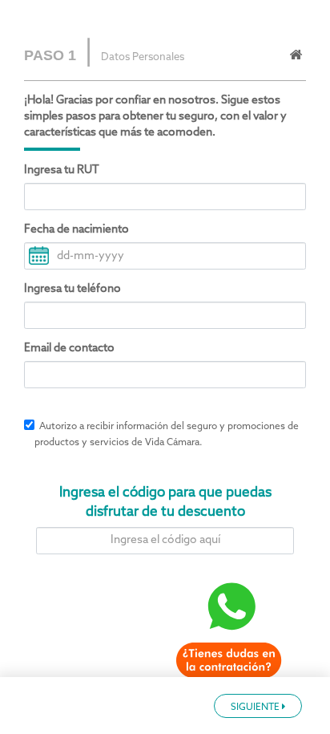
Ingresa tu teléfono (72, 289)
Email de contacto (69, 348)
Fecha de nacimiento (76, 230)
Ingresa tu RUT (61, 170)
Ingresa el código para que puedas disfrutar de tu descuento (165, 503)
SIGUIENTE (256, 707)
